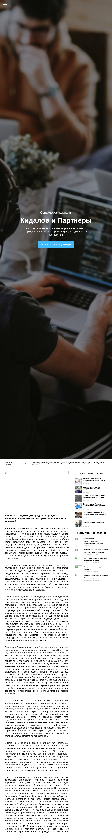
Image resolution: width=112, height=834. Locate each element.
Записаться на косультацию (56, 244)
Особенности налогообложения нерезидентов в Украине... (94, 541)
